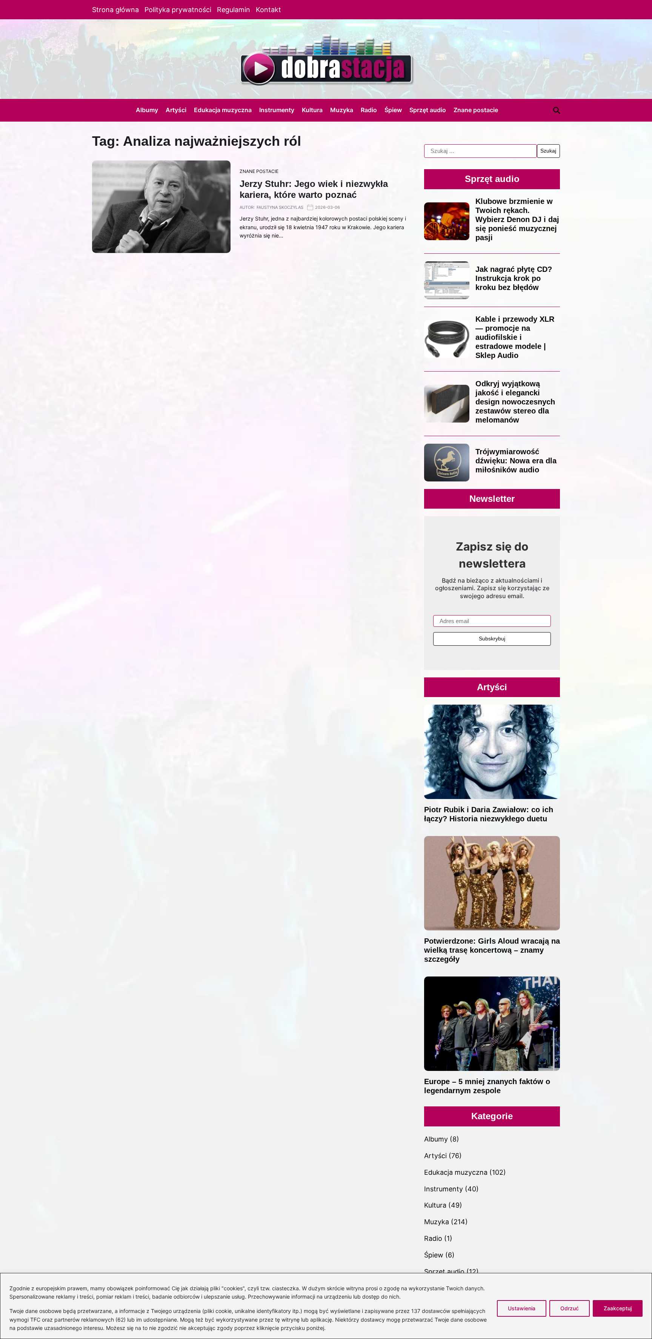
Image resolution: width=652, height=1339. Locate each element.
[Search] (556, 110)
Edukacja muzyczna (223, 110)
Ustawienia (521, 1308)
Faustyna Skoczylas (280, 207)
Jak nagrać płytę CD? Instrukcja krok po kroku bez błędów (513, 278)
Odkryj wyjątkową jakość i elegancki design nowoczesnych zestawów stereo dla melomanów (515, 401)
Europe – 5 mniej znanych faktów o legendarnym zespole (487, 1086)
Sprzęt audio (427, 110)
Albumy (147, 110)
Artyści (176, 110)
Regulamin (233, 10)
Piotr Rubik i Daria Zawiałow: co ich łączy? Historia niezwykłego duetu (488, 814)
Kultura (312, 110)
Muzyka (341, 110)
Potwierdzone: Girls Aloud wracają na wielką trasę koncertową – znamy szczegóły (492, 950)
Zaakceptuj (618, 1308)
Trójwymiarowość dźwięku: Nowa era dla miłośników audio (516, 460)
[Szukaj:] (480, 151)
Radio (369, 110)
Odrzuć (569, 1308)
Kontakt (268, 10)
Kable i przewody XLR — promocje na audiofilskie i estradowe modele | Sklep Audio (514, 337)
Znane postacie (476, 110)
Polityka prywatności (178, 10)
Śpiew (393, 110)
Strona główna (115, 10)
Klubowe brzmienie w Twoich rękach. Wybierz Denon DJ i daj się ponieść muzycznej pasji (517, 219)
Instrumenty (276, 110)
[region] (326, 1306)
